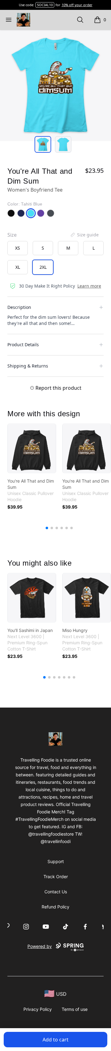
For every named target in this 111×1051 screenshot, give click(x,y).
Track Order (55, 876)
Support (55, 861)
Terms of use (75, 1009)
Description (19, 307)
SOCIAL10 (45, 4)
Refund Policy (55, 906)
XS (17, 248)
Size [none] (12, 234)
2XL (43, 267)
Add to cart (55, 1039)
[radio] (17, 248)
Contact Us (55, 891)
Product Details (23, 344)
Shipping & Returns (27, 366)
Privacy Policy (37, 1009)
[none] (84, 235)
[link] (32, 448)
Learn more (89, 286)
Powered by (39, 946)
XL (17, 267)
